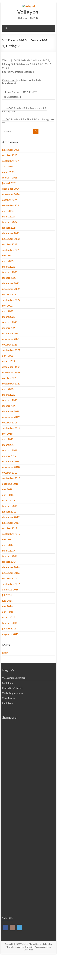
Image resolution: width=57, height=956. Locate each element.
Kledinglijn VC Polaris (12, 688)
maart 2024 (8, 216)
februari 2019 (9, 450)
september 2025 (11, 161)
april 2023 (7, 261)
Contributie (7, 683)
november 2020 (11, 372)
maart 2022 (8, 317)
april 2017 (7, 545)
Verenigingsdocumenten (13, 678)
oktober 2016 (9, 578)
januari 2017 (9, 562)
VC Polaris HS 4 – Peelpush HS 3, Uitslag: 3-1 (24, 110)
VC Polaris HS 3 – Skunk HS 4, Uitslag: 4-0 (28, 121)
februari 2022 (9, 322)
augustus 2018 (10, 484)
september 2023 (11, 250)
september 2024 (11, 205)
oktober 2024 (9, 200)
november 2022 (11, 289)
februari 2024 (9, 222)
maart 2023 (8, 266)
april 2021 (7, 356)
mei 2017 (7, 539)
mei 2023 (7, 255)
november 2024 (11, 194)
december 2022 (10, 283)
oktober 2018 (9, 472)
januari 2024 (9, 228)
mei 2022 (7, 305)
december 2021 (10, 333)
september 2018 (11, 478)
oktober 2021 (9, 344)
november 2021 (11, 339)
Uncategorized (14, 97)
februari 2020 (9, 400)
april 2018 (7, 495)
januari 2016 (9, 628)
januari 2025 (9, 183)
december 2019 (10, 411)
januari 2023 (9, 278)
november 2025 (11, 150)
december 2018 (10, 461)
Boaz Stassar (13, 92)
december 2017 (10, 517)
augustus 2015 (10, 634)
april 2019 (7, 439)
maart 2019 (8, 445)
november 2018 (11, 467)
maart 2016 (8, 617)
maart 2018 (8, 500)
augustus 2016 (10, 589)
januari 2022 (9, 328)
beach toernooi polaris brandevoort (21, 82)
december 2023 (10, 233)
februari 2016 (9, 623)
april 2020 (7, 389)
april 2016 (7, 612)
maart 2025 (8, 172)
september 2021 (11, 350)
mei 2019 (7, 434)
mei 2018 (7, 489)
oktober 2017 (9, 528)
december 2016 (10, 567)
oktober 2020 (9, 378)
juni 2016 (7, 601)
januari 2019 (9, 456)
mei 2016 (7, 606)
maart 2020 (8, 395)
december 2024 (10, 189)
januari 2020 (9, 406)
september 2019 (11, 428)
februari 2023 (9, 272)
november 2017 (11, 523)
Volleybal (28, 12)
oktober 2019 (9, 422)
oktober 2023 (9, 244)
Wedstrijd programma (12, 693)
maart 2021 (8, 361)
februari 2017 (9, 556)
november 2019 (11, 417)
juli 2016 (7, 595)
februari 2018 (9, 506)
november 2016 (11, 573)
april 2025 (7, 166)
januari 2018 (9, 511)
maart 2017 (8, 550)
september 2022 (11, 300)
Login (5, 653)
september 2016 (11, 584)
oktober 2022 (9, 294)
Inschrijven (7, 703)
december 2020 (10, 367)
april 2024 (7, 211)
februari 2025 (9, 177)
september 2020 (11, 383)
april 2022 (7, 311)
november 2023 (11, 239)
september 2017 (11, 534)
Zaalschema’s (8, 698)
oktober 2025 (9, 155)
